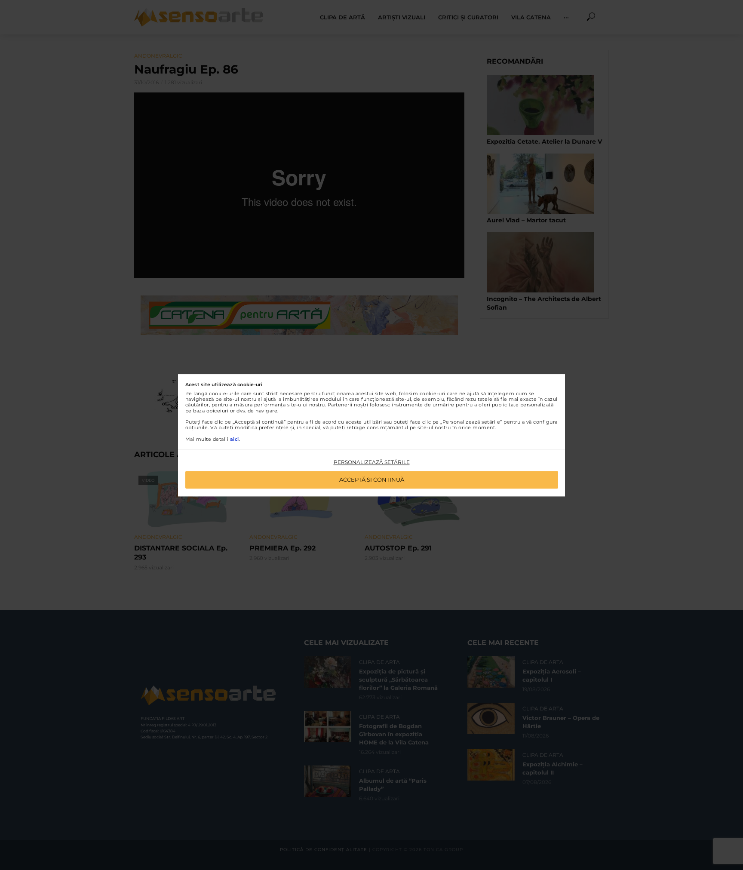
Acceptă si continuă (371, 479)
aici (234, 439)
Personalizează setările (372, 462)
